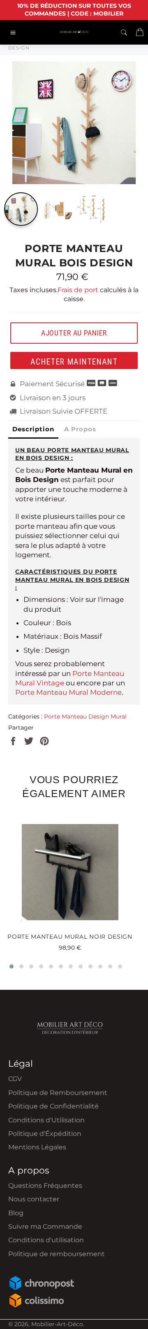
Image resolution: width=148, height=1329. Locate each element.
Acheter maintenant (74, 362)
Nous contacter (33, 1199)
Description (33, 429)
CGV (15, 1079)
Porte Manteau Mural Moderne (68, 692)
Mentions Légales (37, 1147)
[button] (11, 966)
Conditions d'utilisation (46, 1240)
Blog (15, 1213)
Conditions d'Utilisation (46, 1120)
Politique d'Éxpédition (44, 1134)
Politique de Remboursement (57, 1093)
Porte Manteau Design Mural (85, 716)
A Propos (80, 429)
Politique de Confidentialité (53, 1106)
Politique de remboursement (56, 1254)
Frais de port (78, 290)
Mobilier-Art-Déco (57, 1324)
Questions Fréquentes (45, 1185)
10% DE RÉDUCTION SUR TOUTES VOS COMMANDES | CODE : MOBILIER (74, 9)
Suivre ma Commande (45, 1226)
